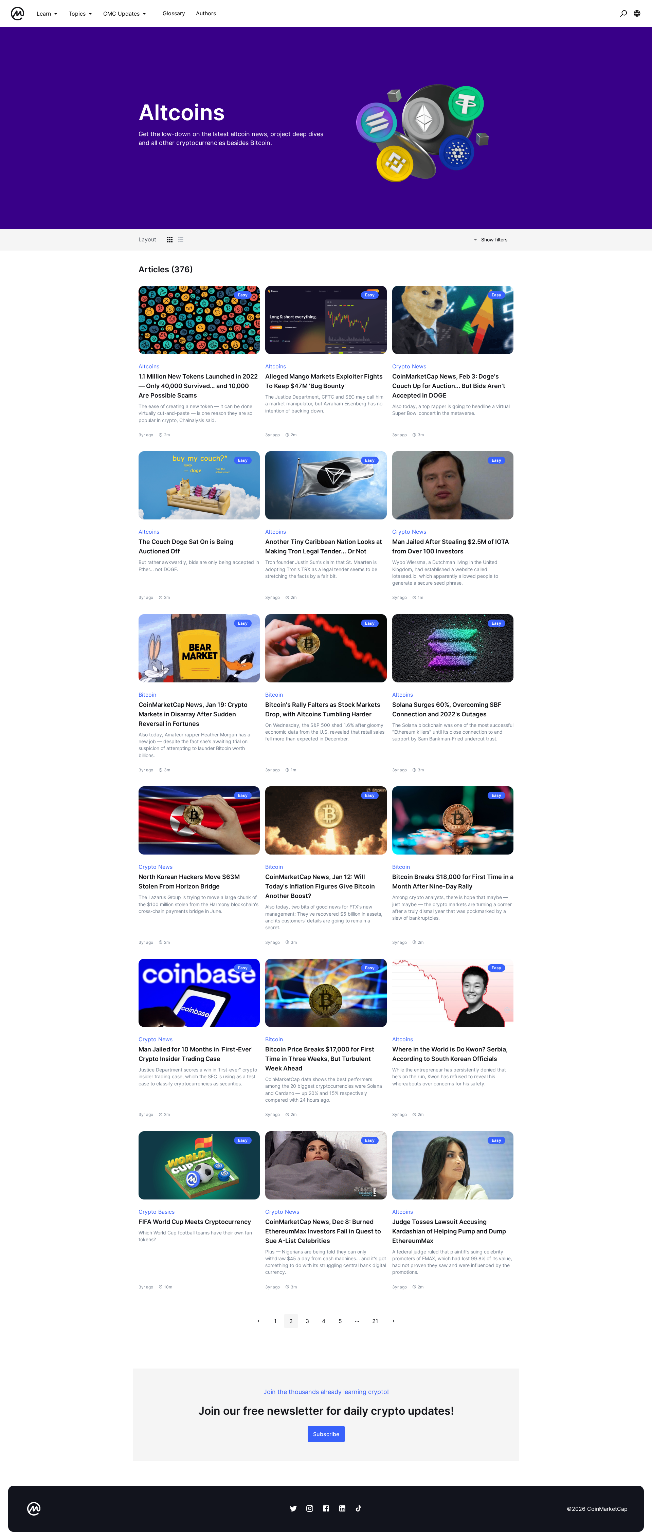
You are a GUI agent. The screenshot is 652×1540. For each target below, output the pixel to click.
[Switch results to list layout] (180, 239)
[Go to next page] (393, 1321)
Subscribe (326, 1434)
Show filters (494, 239)
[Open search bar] (623, 13)
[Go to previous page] (258, 1321)
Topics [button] (77, 13)
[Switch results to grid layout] (169, 239)
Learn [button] (44, 13)
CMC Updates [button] (121, 13)
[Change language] (637, 13)
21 (375, 1321)
